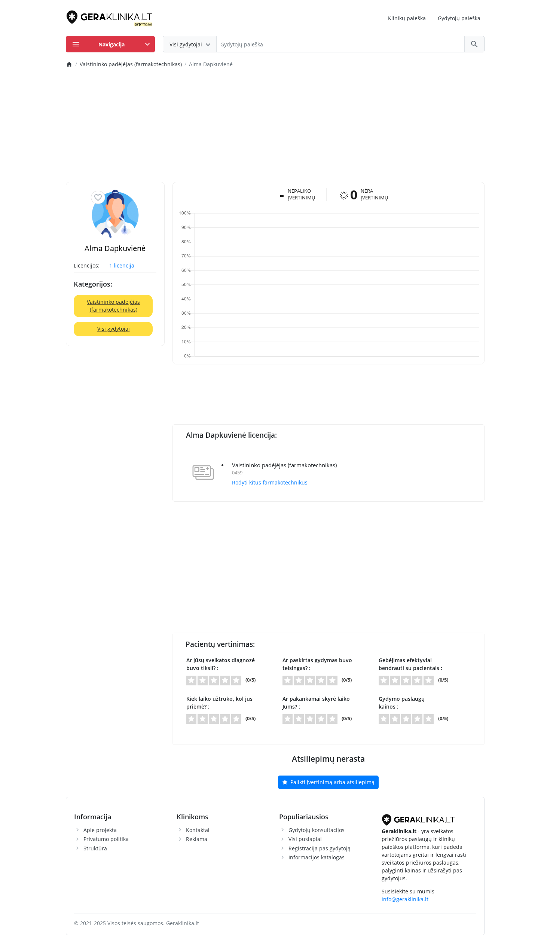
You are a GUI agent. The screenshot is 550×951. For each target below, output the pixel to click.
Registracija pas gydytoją (319, 848)
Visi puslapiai (305, 839)
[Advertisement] (275, 125)
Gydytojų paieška (459, 18)
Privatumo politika (106, 839)
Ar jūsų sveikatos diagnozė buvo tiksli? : (220, 664)
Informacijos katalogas (316, 857)
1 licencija (121, 265)
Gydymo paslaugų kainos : (402, 702)
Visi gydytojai (113, 328)
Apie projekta (100, 830)
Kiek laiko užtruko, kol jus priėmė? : (219, 702)
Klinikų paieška (407, 18)
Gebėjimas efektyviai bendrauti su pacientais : (410, 664)
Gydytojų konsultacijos (316, 830)
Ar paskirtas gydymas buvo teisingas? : (317, 664)
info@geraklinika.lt (405, 899)
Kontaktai (198, 830)
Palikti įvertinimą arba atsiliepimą (332, 782)
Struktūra (95, 848)
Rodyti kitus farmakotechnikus (270, 482)
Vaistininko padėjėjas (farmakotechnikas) (113, 305)
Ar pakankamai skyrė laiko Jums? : (316, 702)
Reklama (196, 839)
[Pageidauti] (98, 197)
